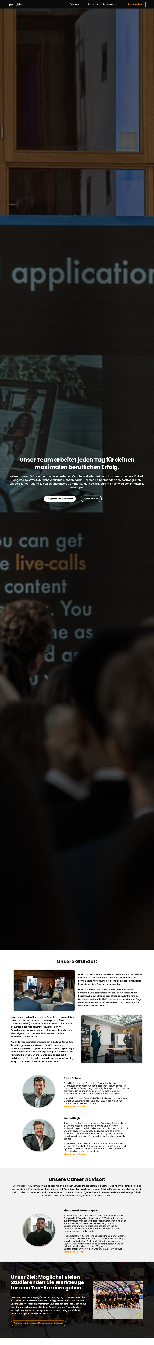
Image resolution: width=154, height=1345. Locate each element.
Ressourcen (108, 4)
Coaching (74, 4)
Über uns (91, 4)
